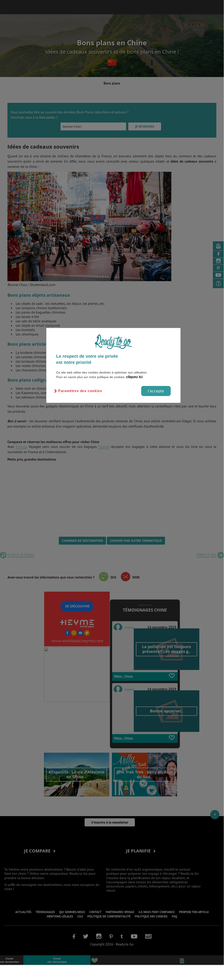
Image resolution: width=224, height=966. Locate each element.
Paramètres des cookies (80, 391)
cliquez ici (134, 377)
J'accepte (156, 390)
